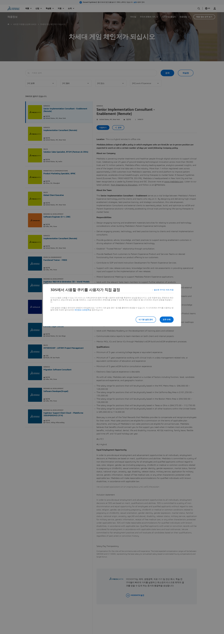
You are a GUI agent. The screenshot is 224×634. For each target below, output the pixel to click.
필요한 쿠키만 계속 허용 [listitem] (164, 290)
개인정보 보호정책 (81, 310)
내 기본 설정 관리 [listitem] (146, 320)
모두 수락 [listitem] (167, 320)
